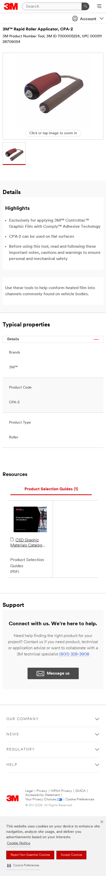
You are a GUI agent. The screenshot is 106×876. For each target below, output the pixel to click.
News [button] (12, 734)
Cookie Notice (18, 843)
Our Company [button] (22, 719)
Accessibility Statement (42, 795)
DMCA (80, 791)
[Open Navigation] (99, 7)
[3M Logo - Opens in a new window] (11, 6)
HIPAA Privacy (61, 791)
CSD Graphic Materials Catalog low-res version (26, 543)
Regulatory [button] (20, 750)
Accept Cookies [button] (71, 855)
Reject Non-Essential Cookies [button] (30, 855)
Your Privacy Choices (40, 799)
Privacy (42, 791)
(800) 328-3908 (74, 654)
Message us (58, 674)
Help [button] (11, 765)
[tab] (51, 489)
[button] (23, 865)
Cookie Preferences (80, 799)
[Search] (85, 6)
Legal (29, 791)
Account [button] (88, 19)
